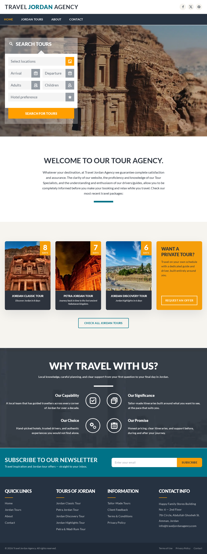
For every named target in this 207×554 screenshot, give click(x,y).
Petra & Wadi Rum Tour (71, 529)
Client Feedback (118, 509)
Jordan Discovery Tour (70, 516)
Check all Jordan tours (103, 323)
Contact (76, 19)
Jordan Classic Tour (68, 503)
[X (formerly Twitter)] (191, 7)
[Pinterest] (199, 7)
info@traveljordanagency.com (177, 526)
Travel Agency (41, 6)
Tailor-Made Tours (119, 503)
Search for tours (41, 113)
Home (8, 19)
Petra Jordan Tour (67, 509)
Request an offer (179, 300)
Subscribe (189, 462)
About (56, 19)
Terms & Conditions (120, 516)
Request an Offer (30, 271)
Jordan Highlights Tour (70, 522)
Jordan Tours (32, 19)
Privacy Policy (117, 522)
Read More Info (30, 260)
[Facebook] (183, 7)
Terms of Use (165, 548)
